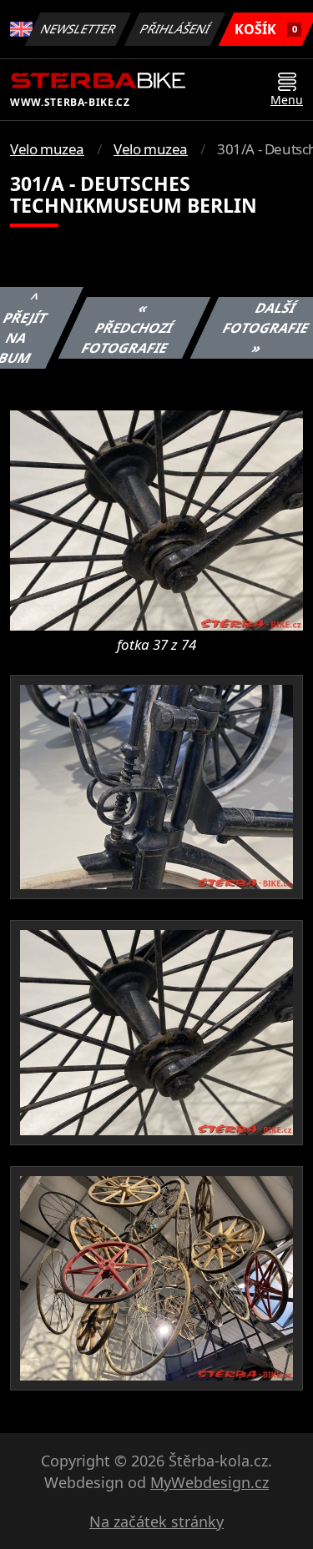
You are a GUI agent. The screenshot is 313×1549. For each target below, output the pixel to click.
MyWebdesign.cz (209, 1482)
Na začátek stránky (156, 1521)
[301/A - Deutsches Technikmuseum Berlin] (156, 519)
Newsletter (78, 29)
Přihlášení (175, 29)
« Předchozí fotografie (127, 328)
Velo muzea (47, 148)
